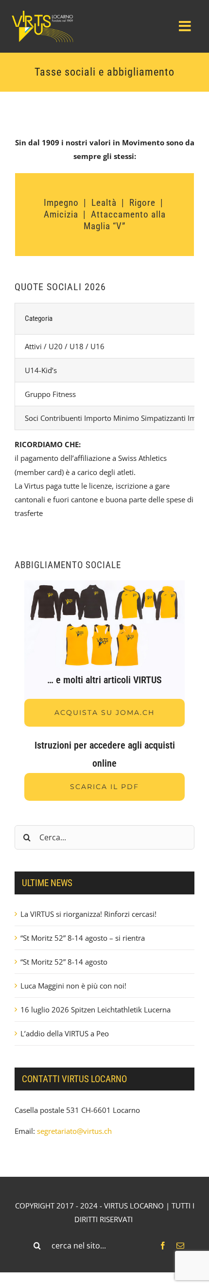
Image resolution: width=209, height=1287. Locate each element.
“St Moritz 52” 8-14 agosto (63, 962)
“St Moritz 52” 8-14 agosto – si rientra (82, 938)
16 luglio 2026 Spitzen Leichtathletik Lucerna (95, 1009)
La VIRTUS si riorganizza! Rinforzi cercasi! (88, 914)
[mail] (180, 1245)
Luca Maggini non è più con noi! (73, 985)
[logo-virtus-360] (42, 13)
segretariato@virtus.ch (74, 1131)
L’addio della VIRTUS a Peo (64, 1033)
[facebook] (163, 1245)
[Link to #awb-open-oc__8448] (185, 26)
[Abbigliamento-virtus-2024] (104, 584)
